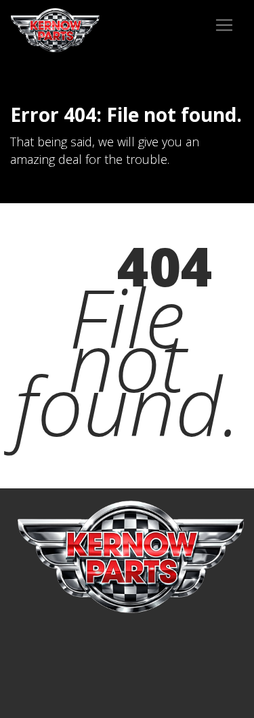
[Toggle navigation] (224, 25)
